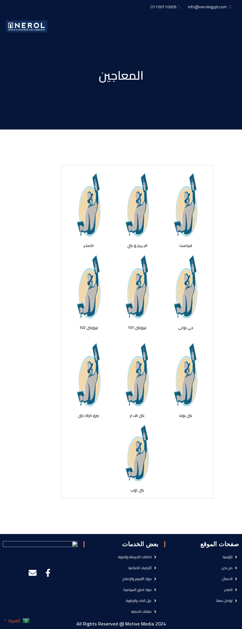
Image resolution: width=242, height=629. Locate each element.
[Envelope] (33, 573)
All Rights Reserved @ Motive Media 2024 (121, 623)
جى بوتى (185, 327)
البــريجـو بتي (137, 245)
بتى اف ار (137, 415)
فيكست (185, 245)
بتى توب (137, 490)
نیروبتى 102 (88, 327)
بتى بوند (185, 415)
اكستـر (89, 245)
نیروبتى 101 (137, 327)
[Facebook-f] (48, 573)
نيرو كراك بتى (88, 415)
